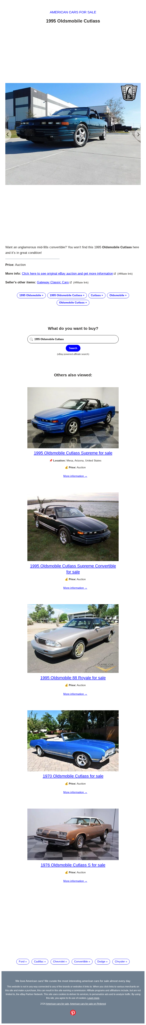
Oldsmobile (117, 295)
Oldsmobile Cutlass (72, 302)
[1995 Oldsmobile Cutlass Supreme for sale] (73, 447)
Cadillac (39, 961)
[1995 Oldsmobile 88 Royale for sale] (73, 671)
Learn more (93, 998)
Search (73, 348)
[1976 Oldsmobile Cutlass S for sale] (73, 859)
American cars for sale (73, 12)
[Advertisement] (73, 54)
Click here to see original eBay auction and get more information (67, 273)
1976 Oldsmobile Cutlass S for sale (73, 865)
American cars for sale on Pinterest (88, 1003)
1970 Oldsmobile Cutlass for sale (73, 776)
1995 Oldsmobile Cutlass (66, 295)
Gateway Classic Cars (53, 282)
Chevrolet (59, 961)
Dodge (101, 961)
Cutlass (96, 295)
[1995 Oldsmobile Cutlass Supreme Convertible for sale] (73, 560)
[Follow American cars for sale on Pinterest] (73, 1014)
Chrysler (120, 961)
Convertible (81, 961)
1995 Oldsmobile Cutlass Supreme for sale (73, 453)
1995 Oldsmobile (30, 295)
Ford (22, 961)
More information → (75, 475)
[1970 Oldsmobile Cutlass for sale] (73, 770)
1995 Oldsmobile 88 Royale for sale (73, 677)
